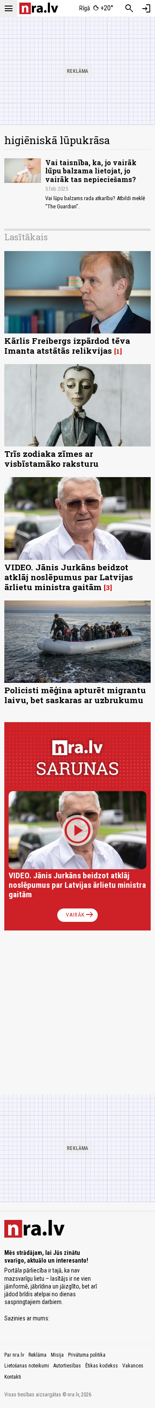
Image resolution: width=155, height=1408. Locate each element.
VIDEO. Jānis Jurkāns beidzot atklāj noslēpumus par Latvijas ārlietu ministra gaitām (68, 577)
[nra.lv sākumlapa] (38, 8)
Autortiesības (67, 1366)
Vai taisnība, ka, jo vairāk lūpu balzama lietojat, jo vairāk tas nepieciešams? (90, 170)
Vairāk (80, 915)
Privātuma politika (86, 1355)
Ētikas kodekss (101, 1366)
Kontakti (12, 1377)
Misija (57, 1355)
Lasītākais (26, 236)
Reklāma (37, 1355)
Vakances (132, 1366)
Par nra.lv (14, 1355)
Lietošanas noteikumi (26, 1366)
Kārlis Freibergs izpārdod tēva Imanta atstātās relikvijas (67, 345)
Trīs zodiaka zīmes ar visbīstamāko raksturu (51, 458)
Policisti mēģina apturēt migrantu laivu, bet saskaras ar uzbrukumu (75, 695)
